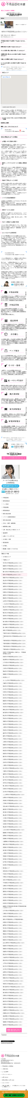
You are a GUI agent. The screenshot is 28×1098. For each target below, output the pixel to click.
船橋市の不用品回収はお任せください (12, 565)
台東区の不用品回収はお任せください (12, 885)
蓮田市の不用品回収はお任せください (12, 774)
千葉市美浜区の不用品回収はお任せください (14, 646)
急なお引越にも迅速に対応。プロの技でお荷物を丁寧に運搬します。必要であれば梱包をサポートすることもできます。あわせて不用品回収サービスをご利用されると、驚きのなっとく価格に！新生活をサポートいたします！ (14, 338)
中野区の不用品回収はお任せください (12, 877)
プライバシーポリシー (7, 1074)
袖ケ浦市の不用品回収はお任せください (13, 621)
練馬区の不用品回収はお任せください (12, 925)
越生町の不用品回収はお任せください (12, 809)
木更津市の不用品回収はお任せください (13, 609)
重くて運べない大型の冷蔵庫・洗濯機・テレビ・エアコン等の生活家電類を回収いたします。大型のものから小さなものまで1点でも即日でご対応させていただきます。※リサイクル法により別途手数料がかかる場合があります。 (14, 425)
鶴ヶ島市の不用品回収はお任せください (13, 785)
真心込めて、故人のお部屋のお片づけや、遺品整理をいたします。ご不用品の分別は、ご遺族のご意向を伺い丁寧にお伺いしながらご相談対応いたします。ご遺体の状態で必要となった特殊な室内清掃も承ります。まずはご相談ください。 (14, 324)
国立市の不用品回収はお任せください (12, 954)
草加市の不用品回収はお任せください (12, 730)
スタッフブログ (5, 1082)
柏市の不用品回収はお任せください (12, 574)
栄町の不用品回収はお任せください (12, 630)
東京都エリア (6, 868)
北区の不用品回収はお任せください (12, 879)
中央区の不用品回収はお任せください (12, 874)
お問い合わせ (5, 1077)
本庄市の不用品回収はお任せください (12, 706)
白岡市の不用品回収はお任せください (12, 797)
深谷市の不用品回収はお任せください (12, 724)
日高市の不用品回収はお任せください (12, 788)
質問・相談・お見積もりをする (13, 1095)
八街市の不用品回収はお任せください (12, 668)
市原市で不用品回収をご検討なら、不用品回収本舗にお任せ (14, 653)
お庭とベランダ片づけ (8, 536)
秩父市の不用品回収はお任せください (12, 695)
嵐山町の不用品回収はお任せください (12, 815)
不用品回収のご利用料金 (7, 1066)
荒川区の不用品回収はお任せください (12, 928)
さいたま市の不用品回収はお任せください (14, 680)
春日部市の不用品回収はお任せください (13, 712)
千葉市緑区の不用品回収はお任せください (14, 649)
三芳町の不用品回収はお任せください (12, 803)
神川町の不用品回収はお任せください (12, 850)
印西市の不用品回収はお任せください (12, 592)
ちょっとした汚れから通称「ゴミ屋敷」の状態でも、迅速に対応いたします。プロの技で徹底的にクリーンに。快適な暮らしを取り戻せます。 (13, 373)
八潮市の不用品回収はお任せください (12, 765)
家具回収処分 (6, 501)
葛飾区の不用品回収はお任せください (12, 931)
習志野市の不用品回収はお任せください (13, 659)
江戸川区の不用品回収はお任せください (13, 910)
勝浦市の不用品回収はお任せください (12, 598)
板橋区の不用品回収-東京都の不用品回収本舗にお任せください (14, 907)
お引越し (5, 545)
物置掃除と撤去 (7, 526)
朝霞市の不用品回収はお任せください (12, 744)
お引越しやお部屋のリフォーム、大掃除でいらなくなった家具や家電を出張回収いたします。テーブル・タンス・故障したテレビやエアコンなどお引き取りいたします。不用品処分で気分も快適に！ (13, 296)
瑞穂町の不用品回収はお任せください (12, 674)
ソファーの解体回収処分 (9, 517)
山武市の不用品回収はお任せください (12, 601)
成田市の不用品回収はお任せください (12, 586)
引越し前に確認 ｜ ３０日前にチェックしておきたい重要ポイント (13, 1086)
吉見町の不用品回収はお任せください (12, 824)
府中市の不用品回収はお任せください (12, 998)
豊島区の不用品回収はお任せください (12, 934)
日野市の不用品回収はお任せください (12, 995)
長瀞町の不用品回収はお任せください (12, 838)
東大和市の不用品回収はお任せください (13, 992)
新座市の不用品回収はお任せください (12, 753)
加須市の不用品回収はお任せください (12, 703)
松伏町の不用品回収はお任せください (12, 865)
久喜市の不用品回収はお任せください (12, 759)
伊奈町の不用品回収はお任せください (12, 800)
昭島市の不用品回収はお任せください (12, 940)
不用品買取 (6, 507)
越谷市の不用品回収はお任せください (12, 733)
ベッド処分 (6, 504)
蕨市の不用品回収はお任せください (12, 736)
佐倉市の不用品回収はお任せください (12, 656)
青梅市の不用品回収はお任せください (12, 948)
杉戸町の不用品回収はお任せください (12, 862)
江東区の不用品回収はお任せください (12, 913)
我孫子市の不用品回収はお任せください (13, 577)
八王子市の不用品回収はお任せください (13, 981)
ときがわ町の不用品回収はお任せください (14, 829)
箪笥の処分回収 (7, 520)
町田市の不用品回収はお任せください (12, 1004)
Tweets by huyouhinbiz (7, 1043)
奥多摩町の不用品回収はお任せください (13, 1016)
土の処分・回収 (7, 539)
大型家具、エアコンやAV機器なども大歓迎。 (12, 310)
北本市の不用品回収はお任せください (12, 762)
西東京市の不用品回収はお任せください (13, 978)
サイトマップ (5, 1089)
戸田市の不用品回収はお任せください (12, 739)
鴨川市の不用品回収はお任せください (12, 612)
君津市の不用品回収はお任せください (12, 615)
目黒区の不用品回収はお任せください (12, 922)
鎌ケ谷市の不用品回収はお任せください (13, 571)
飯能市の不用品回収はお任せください (12, 700)
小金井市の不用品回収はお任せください (13, 957)
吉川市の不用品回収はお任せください (12, 791)
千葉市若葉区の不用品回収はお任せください (14, 643)
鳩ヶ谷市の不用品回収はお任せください (13, 777)
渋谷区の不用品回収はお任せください (12, 916)
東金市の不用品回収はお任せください (12, 671)
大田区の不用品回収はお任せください (12, 894)
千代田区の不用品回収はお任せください (13, 882)
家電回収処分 (6, 510)
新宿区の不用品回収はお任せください (12, 900)
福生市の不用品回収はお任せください (12, 1001)
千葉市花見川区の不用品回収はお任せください (14, 637)
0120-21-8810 (16, 14)
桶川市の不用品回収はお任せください (12, 756)
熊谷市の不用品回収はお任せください (12, 686)
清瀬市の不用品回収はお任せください (12, 951)
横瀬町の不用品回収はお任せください (12, 832)
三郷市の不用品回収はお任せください (12, 771)
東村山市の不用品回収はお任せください (13, 989)
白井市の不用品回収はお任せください (12, 589)
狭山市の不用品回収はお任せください (12, 715)
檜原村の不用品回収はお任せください (12, 1024)
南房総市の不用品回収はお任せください (13, 624)
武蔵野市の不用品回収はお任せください (13, 1010)
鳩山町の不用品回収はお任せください (12, 826)
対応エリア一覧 (5, 553)
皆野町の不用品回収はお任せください (12, 835)
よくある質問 (5, 1071)
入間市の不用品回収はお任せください (12, 741)
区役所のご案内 (5, 122)
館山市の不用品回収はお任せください (12, 606)
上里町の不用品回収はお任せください (12, 853)
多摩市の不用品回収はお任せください (12, 972)
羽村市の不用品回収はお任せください (12, 983)
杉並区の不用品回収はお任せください (12, 903)
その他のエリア (7, 556)
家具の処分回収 (7, 513)
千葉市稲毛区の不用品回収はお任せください (14, 640)
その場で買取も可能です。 (8, 314)
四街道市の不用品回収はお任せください (13, 665)
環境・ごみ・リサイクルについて (9, 126)
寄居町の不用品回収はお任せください (12, 856)
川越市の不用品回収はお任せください (12, 683)
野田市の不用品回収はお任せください (12, 583)
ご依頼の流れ (5, 1068)
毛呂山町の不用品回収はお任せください (13, 806)
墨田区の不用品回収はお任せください (12, 891)
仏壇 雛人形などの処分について (11, 529)
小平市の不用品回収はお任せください (12, 963)
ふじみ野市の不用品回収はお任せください (14, 794)
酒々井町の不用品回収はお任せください (13, 627)
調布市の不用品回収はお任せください (12, 975)
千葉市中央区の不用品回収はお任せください (14, 633)
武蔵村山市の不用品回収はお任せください (14, 1013)
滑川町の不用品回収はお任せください (12, 812)
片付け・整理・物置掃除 (9, 523)
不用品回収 (6, 497)
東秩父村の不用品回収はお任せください (13, 844)
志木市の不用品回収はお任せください (12, 747)
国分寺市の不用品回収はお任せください (13, 960)
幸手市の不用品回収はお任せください (12, 783)
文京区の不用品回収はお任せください (12, 897)
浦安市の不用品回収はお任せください (12, 568)
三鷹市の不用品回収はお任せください (12, 1007)
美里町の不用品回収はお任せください (12, 847)
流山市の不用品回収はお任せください (12, 580)
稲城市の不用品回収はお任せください (12, 945)
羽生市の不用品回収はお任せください (12, 718)
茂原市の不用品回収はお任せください (12, 595)
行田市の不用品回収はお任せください (12, 692)
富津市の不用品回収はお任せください (12, 618)
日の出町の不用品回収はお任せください (13, 1019)
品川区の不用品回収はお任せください (12, 888)
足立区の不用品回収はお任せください (12, 937)
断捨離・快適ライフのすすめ (10, 548)
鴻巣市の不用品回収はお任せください (12, 721)
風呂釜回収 (6, 542)
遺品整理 (5, 533)
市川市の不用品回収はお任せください (12, 563)
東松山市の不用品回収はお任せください (13, 709)
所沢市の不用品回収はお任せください (12, 698)
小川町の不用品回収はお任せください (12, 818)
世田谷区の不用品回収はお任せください (13, 871)
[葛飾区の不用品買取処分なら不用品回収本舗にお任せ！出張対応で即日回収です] (13, 5)
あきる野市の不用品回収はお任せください (14, 942)
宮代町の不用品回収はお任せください (12, 859)
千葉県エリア (6, 559)
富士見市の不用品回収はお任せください (13, 768)
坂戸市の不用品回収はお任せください (12, 780)
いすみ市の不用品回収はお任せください (13, 604)
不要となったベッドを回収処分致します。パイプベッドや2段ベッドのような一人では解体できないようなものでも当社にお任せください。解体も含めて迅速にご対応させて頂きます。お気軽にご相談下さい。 (14, 355)
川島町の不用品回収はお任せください (12, 821)
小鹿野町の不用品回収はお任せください (13, 841)
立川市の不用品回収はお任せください (12, 969)
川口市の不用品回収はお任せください (12, 689)
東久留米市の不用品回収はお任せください (14, 986)
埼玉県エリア (6, 677)
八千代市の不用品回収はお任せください (13, 662)
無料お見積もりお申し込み (8, 1080)
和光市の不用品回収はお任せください (12, 750)
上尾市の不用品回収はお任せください (12, 727)
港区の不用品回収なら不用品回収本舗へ (13, 919)
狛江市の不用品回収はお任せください (12, 966)
